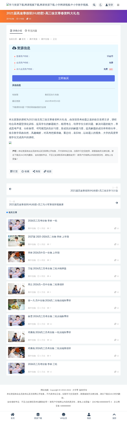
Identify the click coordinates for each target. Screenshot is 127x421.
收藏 (26, 171)
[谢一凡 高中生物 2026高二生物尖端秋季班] (16, 304)
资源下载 (38, 418)
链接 (48, 171)
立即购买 (63, 78)
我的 (89, 418)
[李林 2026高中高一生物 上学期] (16, 256)
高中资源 (33, 39)
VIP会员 (63, 418)
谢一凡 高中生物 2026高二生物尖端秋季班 (49, 300)
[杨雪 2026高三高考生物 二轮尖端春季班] (16, 320)
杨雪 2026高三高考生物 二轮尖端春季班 (48, 316)
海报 (37, 171)
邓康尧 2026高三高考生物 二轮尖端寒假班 (49, 348)
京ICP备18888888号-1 (102, 402)
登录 (110, 5)
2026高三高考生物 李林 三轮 (42, 364)
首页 (24, 39)
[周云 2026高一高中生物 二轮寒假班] (16, 288)
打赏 (15, 171)
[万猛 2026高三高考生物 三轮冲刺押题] (16, 272)
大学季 (75, 390)
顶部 (114, 418)
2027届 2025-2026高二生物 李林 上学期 (48, 237)
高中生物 (10, 19)
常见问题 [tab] (32, 31)
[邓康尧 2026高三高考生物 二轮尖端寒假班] (16, 352)
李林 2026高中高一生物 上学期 (44, 253)
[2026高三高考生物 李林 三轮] (16, 368)
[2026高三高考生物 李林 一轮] (16, 224)
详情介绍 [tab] (17, 31)
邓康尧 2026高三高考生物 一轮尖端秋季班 (49, 332)
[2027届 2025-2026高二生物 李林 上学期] (16, 240)
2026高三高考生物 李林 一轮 (42, 221)
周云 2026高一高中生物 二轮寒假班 (46, 284)
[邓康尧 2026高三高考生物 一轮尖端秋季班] (16, 336)
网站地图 (45, 390)
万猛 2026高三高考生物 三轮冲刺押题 (47, 268)
